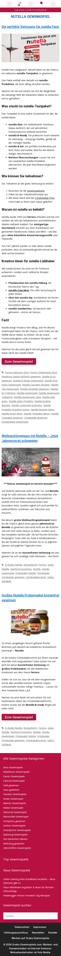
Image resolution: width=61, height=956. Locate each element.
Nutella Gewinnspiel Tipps (27, 397)
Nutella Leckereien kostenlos (27, 405)
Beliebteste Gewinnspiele (16, 771)
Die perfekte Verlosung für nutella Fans (30, 27)
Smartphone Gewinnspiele (17, 830)
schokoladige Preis (45, 198)
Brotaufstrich (30, 564)
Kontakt (52, 932)
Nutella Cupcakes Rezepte (36, 384)
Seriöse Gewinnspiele (14, 825)
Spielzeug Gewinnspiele (15, 834)
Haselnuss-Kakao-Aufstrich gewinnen (21, 376)
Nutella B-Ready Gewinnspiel (28, 380)
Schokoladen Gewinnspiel (15, 421)
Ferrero (42, 564)
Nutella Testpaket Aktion (37, 413)
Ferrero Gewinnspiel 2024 (43, 372)
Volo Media (43, 952)
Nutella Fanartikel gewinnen (34, 389)
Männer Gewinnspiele (14, 803)
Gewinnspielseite (36, 190)
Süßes (50, 577)
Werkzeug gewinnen (13, 843)
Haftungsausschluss (16, 932)
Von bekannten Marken (15, 838)
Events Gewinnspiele (14, 776)
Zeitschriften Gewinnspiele (17, 847)
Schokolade (43, 573)
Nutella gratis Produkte (21, 401)
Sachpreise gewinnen (14, 821)
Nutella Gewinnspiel (27, 393)
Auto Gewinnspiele (13, 767)
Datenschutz (22, 927)
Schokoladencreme (36, 577)
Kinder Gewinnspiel (13, 798)
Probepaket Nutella (25, 573)
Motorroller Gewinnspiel (15, 816)
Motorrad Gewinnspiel (15, 812)
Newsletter (38, 932)
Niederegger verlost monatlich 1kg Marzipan (26, 895)
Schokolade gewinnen (35, 417)
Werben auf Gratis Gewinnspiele (30, 938)
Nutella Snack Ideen (12, 413)
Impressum (39, 927)
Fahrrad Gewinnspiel (14, 780)
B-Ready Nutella (13, 564)
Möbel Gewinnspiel (13, 807)
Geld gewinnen (11, 785)
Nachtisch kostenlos (21, 569)
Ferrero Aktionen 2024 (17, 372)
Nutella (37, 569)
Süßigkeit (6, 581)
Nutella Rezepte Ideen (42, 409)
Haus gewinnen (11, 789)
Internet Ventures (41, 948)
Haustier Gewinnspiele (15, 794)
